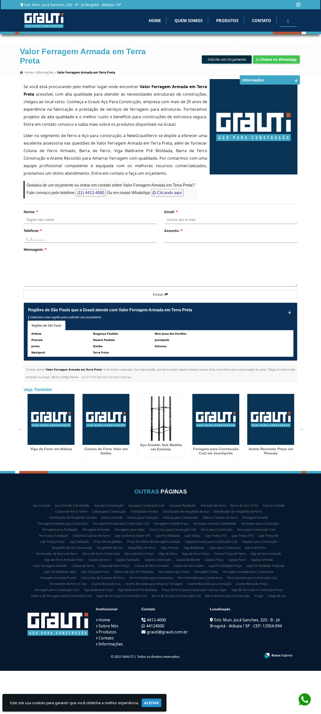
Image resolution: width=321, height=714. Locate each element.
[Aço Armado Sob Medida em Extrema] (160, 417)
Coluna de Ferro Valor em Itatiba (106, 451)
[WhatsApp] (303, 699)
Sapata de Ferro (100, 560)
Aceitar (151, 702)
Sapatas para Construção (259, 542)
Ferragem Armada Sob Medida (214, 523)
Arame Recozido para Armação (209, 584)
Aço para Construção (109, 505)
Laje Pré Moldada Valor (60, 572)
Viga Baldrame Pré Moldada (137, 590)
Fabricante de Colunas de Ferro (103, 578)
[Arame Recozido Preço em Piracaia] (270, 419)
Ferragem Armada (255, 517)
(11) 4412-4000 (90, 193)
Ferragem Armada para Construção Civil (121, 523)
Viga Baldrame (194, 548)
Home (155, 20)
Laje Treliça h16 (243, 535)
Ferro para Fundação (53, 535)
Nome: (31, 211)
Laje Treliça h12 (216, 535)
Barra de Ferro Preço (139, 554)
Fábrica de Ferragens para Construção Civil (61, 596)
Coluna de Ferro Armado (151, 566)
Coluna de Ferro (82, 566)
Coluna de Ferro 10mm (71, 511)
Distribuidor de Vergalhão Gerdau (73, 517)
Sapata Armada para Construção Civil (211, 542)
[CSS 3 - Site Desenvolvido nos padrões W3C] (238, 655)
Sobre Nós (108, 626)
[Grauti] (57, 624)
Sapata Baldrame (188, 560)
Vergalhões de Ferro (142, 548)
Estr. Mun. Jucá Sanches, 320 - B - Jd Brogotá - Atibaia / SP (72, 4)
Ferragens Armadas (96, 529)
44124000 (155, 626)
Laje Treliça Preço (52, 542)
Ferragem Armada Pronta (58, 578)
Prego (259, 596)
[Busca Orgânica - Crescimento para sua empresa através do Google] (278, 655)
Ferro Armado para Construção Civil (252, 578)
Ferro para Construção (216, 529)
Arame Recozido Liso (106, 584)
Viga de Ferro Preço (195, 554)
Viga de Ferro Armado (266, 554)
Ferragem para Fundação (59, 529)
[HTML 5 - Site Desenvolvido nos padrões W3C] (220, 655)
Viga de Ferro (168, 554)
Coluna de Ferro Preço (114, 566)
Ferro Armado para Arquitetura (151, 578)
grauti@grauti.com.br (167, 632)
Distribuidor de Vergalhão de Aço (186, 511)
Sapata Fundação (128, 560)
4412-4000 (156, 620)
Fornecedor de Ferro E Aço (68, 584)
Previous (19, 428)
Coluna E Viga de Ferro (230, 554)
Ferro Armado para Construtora (200, 578)
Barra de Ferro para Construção (227, 596)
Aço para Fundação (182, 505)
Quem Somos (189, 20)
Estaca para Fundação (142, 517)
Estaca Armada (112, 517)
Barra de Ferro (255, 548)
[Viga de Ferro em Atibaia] (51, 419)
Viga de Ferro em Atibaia (51, 449)
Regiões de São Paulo (46, 325)
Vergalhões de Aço (110, 548)
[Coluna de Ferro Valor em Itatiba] (106, 419)
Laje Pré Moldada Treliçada (265, 566)
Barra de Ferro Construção (101, 554)
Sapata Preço (214, 560)
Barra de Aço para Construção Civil (176, 596)
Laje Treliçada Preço (95, 572)
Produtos (227, 20)
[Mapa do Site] (207, 655)
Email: (171, 211)
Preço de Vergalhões (108, 542)
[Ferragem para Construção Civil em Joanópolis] (215, 419)
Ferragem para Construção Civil (57, 590)
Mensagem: (35, 249)
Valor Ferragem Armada (50, 566)
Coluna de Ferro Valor (189, 566)
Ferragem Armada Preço (171, 523)
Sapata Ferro (237, 560)
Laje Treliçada (79, 542)
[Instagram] (298, 4)
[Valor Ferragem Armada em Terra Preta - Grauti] (43, 20)
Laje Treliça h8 (268, 535)
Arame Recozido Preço (252, 584)
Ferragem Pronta (206, 572)
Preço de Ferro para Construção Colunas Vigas (194, 590)
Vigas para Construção (224, 548)
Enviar (159, 294)
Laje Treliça (192, 535)
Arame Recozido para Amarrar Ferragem (154, 584)
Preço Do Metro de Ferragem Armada (153, 542)
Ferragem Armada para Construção (63, 523)
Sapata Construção (157, 560)
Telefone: (33, 230)
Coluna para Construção (109, 511)
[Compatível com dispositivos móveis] (255, 655)
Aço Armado (41, 505)
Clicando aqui (169, 193)
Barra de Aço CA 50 (244, 505)
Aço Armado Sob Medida (72, 505)
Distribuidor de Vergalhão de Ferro (238, 511)
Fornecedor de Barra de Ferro (57, 554)
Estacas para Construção (180, 517)
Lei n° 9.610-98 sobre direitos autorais (106, 377)
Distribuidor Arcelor (144, 511)
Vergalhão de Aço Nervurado (72, 548)
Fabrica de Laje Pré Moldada (133, 572)
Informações (111, 644)
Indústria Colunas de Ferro (91, 535)
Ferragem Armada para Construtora (248, 572)
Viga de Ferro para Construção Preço (257, 590)
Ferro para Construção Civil (256, 529)
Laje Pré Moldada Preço (225, 566)
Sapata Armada (262, 560)
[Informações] (288, 20)
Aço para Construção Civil (146, 505)
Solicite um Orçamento (227, 59)
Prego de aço (277, 596)
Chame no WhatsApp (278, 59)
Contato (261, 20)
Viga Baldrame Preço (98, 590)
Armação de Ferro (213, 505)
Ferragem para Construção (260, 523)
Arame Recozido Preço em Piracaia (271, 451)
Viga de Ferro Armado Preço (64, 560)
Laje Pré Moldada (167, 535)
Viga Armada (170, 548)
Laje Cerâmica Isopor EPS (133, 535)
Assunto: (173, 230)
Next (301, 428)
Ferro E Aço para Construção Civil (172, 529)
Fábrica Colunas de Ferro (220, 517)
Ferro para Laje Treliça (174, 572)
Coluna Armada (274, 505)
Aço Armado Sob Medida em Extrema (161, 447)
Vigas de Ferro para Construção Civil (121, 596)
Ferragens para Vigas (130, 529)
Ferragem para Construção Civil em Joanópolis (216, 451)
